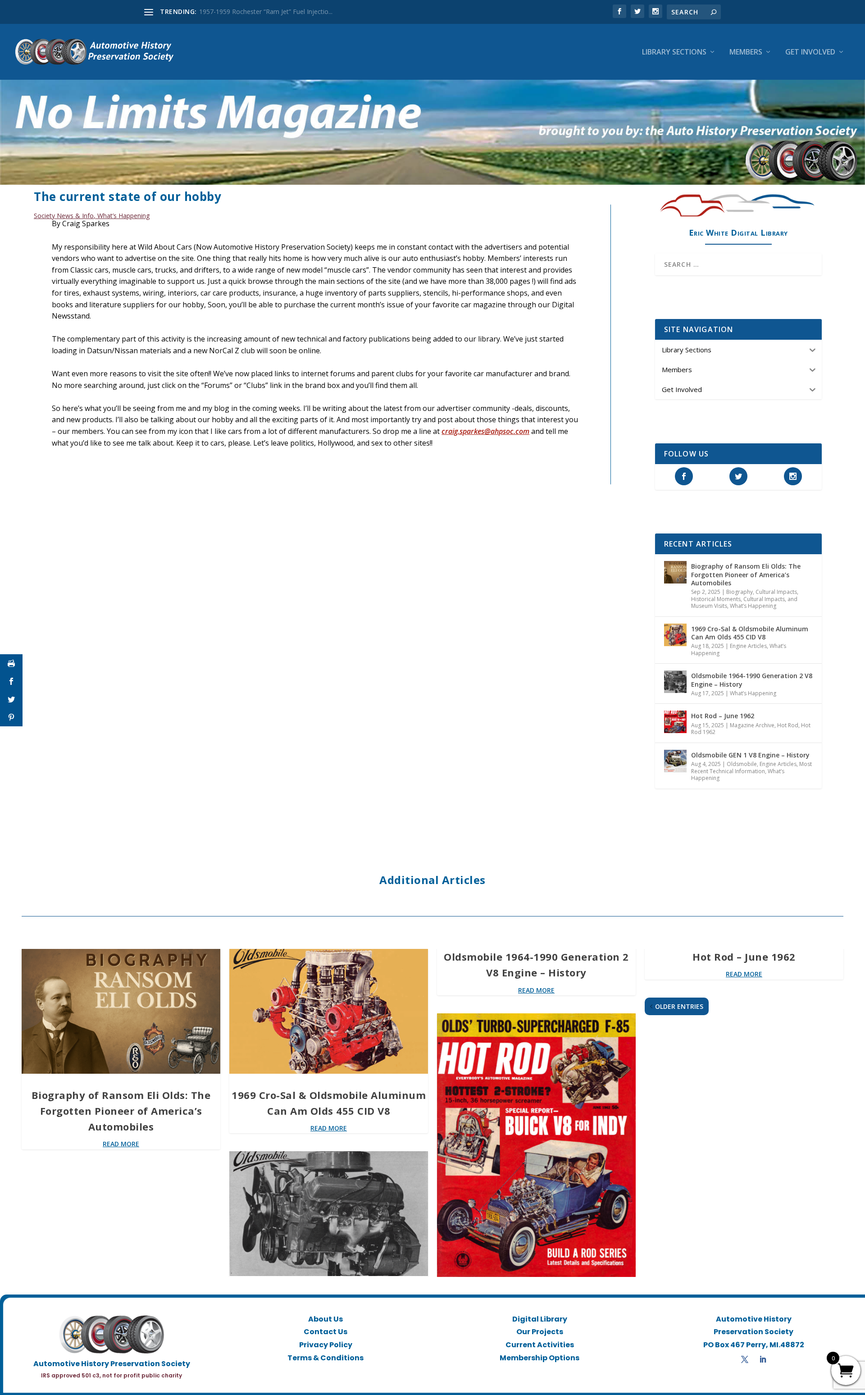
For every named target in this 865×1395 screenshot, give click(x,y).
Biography (739, 592)
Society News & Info (64, 215)
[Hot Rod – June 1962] (675, 722)
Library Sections (674, 52)
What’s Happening (123, 215)
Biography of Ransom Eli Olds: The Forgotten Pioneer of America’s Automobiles (746, 574)
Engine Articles (748, 646)
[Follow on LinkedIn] (763, 1359)
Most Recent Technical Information (751, 767)
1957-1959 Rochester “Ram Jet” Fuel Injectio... (265, 11)
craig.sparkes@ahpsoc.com (485, 431)
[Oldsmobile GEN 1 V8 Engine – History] (675, 761)
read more (121, 1144)
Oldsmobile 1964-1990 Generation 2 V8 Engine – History (751, 679)
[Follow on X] (745, 1359)
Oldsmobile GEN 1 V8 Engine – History (750, 755)
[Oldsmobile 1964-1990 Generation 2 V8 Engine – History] (675, 681)
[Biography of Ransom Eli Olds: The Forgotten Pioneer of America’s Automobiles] (675, 572)
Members (745, 52)
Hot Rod (787, 725)
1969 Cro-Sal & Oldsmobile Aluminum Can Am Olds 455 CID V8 (749, 633)
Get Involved (810, 52)
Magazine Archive (752, 725)
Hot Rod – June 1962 (722, 715)
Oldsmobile (742, 764)
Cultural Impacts (776, 592)
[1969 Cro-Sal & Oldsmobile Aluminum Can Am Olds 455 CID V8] (675, 635)
